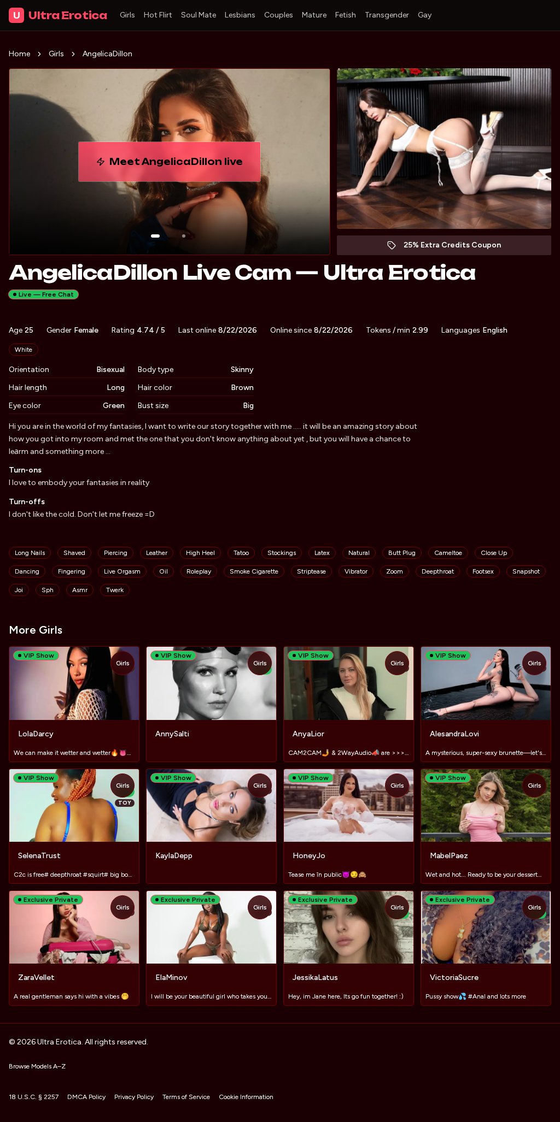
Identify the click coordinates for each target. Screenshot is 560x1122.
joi (19, 590)
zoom (394, 571)
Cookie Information (246, 1097)
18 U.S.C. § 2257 (34, 1097)
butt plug (402, 553)
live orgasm (122, 571)
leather (156, 553)
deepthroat (438, 571)
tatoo (241, 553)
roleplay (198, 571)
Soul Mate (198, 15)
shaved (74, 553)
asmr (80, 590)
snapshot (526, 571)
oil (163, 571)
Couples (278, 15)
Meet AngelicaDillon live (184, 165)
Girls (127, 15)
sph (48, 590)
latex (322, 553)
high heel (200, 553)
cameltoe (448, 553)
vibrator (356, 571)
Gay (424, 15)
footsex (483, 571)
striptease (311, 571)
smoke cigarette (254, 571)
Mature (314, 15)
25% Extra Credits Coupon (458, 247)
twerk (115, 590)
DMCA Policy (86, 1097)
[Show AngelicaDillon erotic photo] (155, 236)
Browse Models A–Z (37, 1066)
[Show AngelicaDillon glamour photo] (184, 236)
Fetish (345, 15)
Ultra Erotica (60, 15)
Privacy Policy (134, 1097)
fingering (71, 571)
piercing (115, 553)
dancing (27, 571)
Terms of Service (186, 1097)
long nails (30, 553)
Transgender (387, 15)
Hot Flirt (158, 15)
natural (359, 553)
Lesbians (240, 15)
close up (494, 553)
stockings (281, 553)
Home (19, 53)
